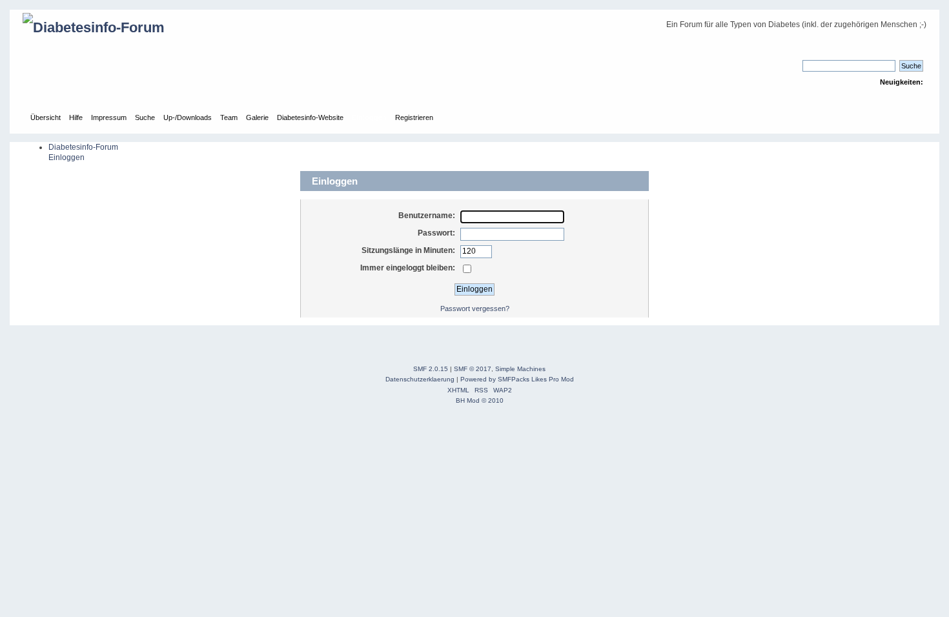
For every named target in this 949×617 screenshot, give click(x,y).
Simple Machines (520, 368)
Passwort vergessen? (474, 308)
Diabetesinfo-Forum (83, 147)
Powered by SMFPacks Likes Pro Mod (517, 379)
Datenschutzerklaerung (419, 379)
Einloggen (66, 157)
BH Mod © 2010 (480, 400)
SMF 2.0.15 (430, 368)
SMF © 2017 (472, 368)
